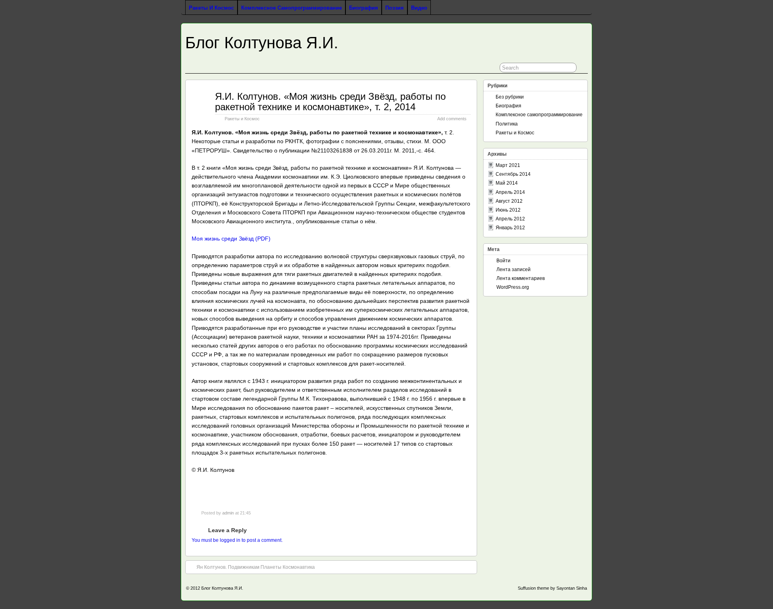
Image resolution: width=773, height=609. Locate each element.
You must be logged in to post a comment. (237, 540)
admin (228, 512)
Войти (503, 260)
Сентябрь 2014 (513, 174)
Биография (363, 8)
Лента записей (513, 269)
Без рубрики (510, 97)
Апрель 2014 (510, 192)
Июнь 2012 (508, 210)
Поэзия (394, 8)
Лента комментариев (520, 278)
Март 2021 (508, 165)
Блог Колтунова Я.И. (261, 42)
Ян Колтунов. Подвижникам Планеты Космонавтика (255, 567)
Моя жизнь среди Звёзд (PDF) (231, 238)
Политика (507, 124)
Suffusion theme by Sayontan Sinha (552, 588)
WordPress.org (512, 287)
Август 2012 (509, 201)
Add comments (452, 118)
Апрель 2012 (510, 219)
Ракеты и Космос (211, 8)
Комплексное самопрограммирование (291, 8)
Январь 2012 (510, 227)
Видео (419, 8)
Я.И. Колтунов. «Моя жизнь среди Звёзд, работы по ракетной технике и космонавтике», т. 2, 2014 (330, 101)
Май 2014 (507, 183)
